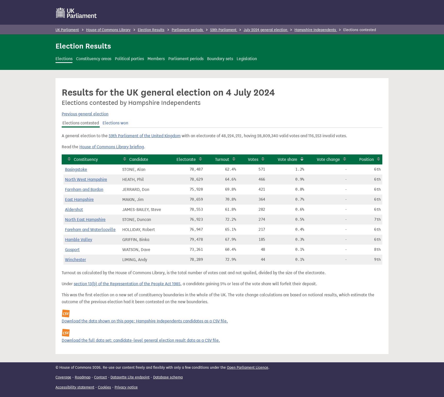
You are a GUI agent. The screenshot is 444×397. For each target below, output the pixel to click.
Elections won (115, 123)
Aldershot (74, 209)
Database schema (168, 377)
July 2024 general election (266, 30)
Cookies (104, 387)
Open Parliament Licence (247, 367)
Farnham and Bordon (84, 189)
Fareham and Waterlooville (90, 229)
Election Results (151, 30)
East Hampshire (79, 199)
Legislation (247, 58)
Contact (100, 377)
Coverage (63, 377)
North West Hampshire (86, 179)
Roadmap (82, 377)
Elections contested (80, 123)
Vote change (328, 159)
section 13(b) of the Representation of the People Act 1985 (127, 283)
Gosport (72, 249)
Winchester (75, 259)
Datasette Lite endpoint (130, 377)
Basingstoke (76, 169)
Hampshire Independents (315, 30)
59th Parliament (223, 30)
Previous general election (85, 114)
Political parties (129, 58)
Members (156, 58)
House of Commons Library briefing (111, 146)
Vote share (287, 159)
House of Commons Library (108, 30)
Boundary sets (220, 58)
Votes (253, 159)
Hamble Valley (78, 239)
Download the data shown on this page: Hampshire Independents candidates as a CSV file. (145, 321)
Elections (63, 58)
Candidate (138, 159)
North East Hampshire (85, 219)
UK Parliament (67, 30)
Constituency (86, 159)
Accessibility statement (74, 387)
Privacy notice (126, 387)
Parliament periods (188, 30)
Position (366, 159)
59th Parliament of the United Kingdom (145, 135)
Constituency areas (93, 58)
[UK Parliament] (76, 13)
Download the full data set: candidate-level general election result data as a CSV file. (141, 340)
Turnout (222, 159)
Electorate (186, 159)
